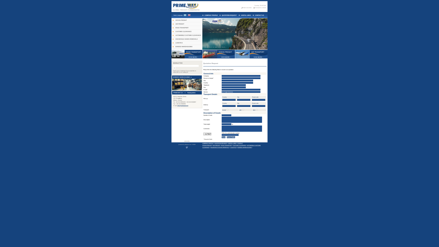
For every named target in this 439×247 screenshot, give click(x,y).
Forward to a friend (260, 7)
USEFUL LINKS (246, 15)
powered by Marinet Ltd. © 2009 (186, 144)
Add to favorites (247, 7)
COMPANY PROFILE (211, 15)
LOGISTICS (179, 43)
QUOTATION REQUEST (229, 15)
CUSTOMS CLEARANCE (183, 31)
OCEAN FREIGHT (181, 20)
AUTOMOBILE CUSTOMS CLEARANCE (188, 35)
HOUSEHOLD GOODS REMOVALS (186, 39)
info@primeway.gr (182, 105)
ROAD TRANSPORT (182, 28)
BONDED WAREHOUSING (183, 46)
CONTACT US (259, 15)
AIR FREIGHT (179, 24)
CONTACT (240, 143)
